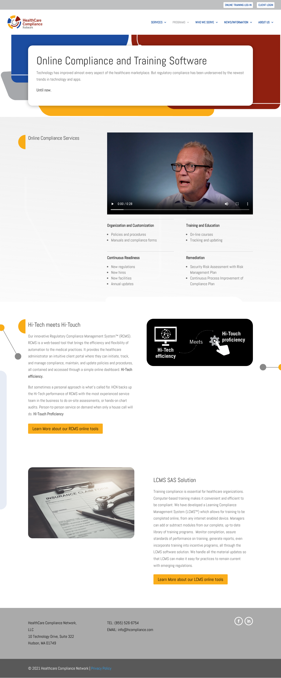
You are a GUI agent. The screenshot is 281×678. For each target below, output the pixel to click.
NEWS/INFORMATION (236, 22)
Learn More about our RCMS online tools (65, 428)
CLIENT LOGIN (265, 5)
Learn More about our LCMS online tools (190, 579)
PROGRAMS (179, 22)
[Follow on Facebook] (238, 621)
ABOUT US (264, 22)
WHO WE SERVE (204, 22)
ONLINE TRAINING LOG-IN (238, 5)
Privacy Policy (101, 668)
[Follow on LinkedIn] (249, 621)
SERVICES (156, 22)
